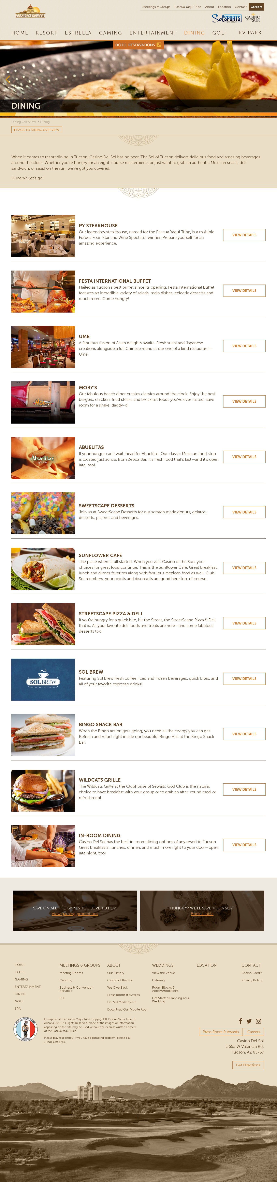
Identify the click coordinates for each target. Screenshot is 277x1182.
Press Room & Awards (123, 995)
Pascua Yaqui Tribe (187, 7)
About (209, 7)
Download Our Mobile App (126, 1009)
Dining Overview (23, 122)
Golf (219, 33)
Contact (241, 7)
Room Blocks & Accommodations (165, 989)
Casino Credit (252, 973)
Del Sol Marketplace (122, 1002)
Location (224, 7)
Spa (18, 1009)
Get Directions (248, 1065)
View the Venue (163, 973)
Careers (256, 7)
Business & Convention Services (76, 989)
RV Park (250, 33)
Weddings (163, 965)
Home (20, 33)
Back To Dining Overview (37, 130)
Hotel (20, 972)
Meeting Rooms (71, 973)
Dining (194, 33)
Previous (7, 79)
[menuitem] (250, 32)
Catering (66, 980)
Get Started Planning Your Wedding (170, 999)
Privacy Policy (252, 980)
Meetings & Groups (156, 7)
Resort (47, 33)
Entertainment (153, 33)
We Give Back (117, 987)
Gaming (110, 33)
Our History (115, 973)
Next (269, 79)
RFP (62, 998)
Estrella (78, 33)
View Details (244, 235)
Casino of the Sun (120, 980)
